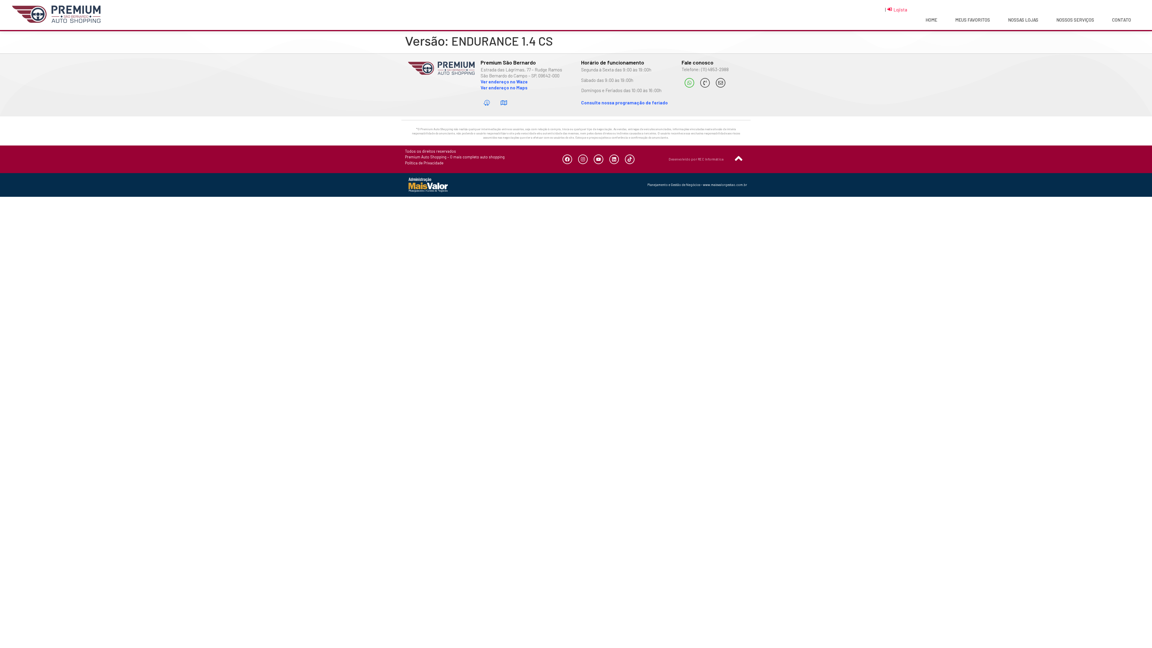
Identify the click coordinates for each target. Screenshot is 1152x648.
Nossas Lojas (1023, 19)
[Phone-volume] (705, 83)
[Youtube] (598, 159)
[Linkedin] (614, 159)
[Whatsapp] (689, 83)
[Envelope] (720, 83)
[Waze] (487, 103)
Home (931, 19)
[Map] (504, 103)
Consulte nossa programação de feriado (624, 102)
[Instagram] (583, 159)
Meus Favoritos (972, 19)
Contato (1121, 19)
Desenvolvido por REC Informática (696, 159)
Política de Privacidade (424, 162)
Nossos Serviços (1075, 19)
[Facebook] (567, 159)
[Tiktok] (629, 159)
